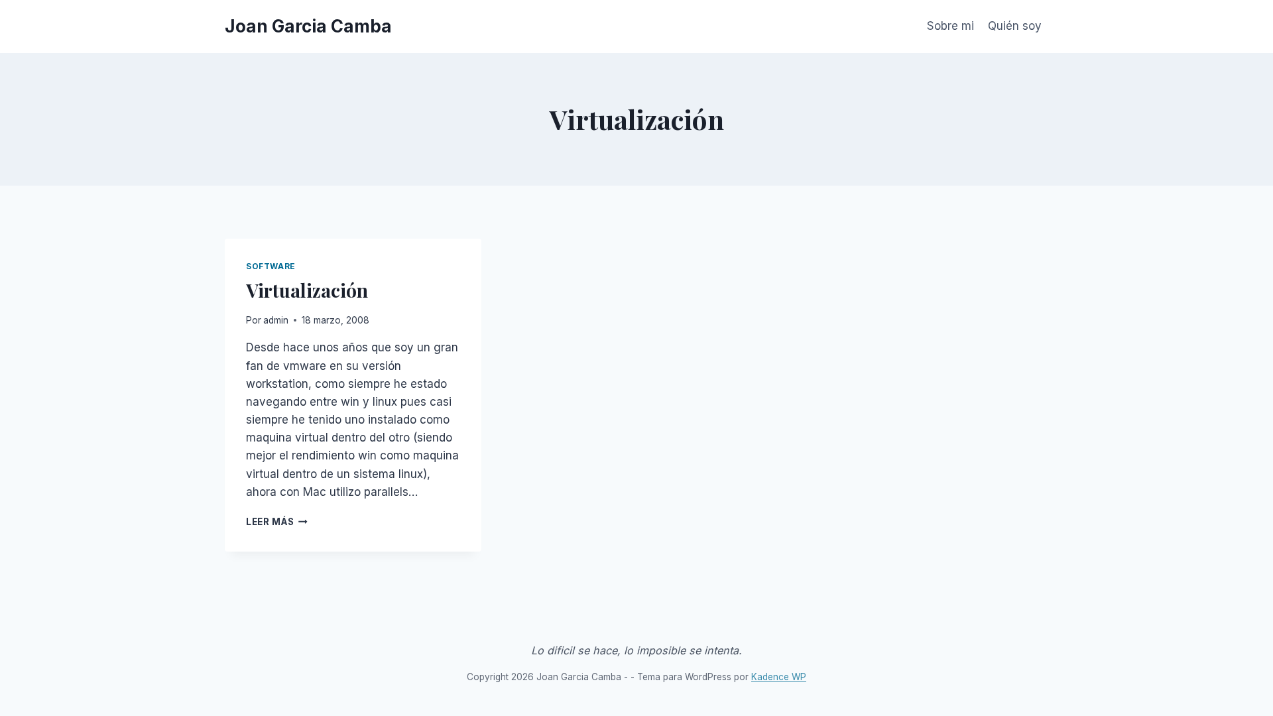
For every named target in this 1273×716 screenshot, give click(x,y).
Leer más (277, 521)
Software (271, 266)
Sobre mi (950, 25)
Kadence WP (778, 677)
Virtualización (307, 290)
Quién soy (1015, 25)
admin (275, 320)
